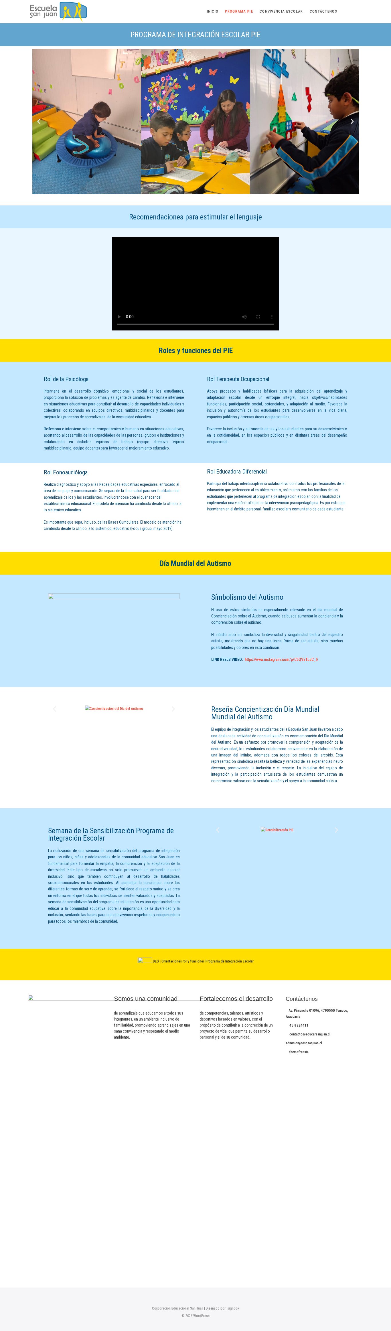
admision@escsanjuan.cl (304, 1043)
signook (233, 1308)
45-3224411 (299, 1025)
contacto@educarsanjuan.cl (309, 1034)
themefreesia (299, 1052)
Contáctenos (323, 11)
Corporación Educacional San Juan (177, 1308)
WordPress (201, 1316)
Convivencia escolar (281, 11)
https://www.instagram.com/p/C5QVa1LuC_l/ (281, 659)
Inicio (213, 11)
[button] (38, 121)
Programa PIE (239, 11)
